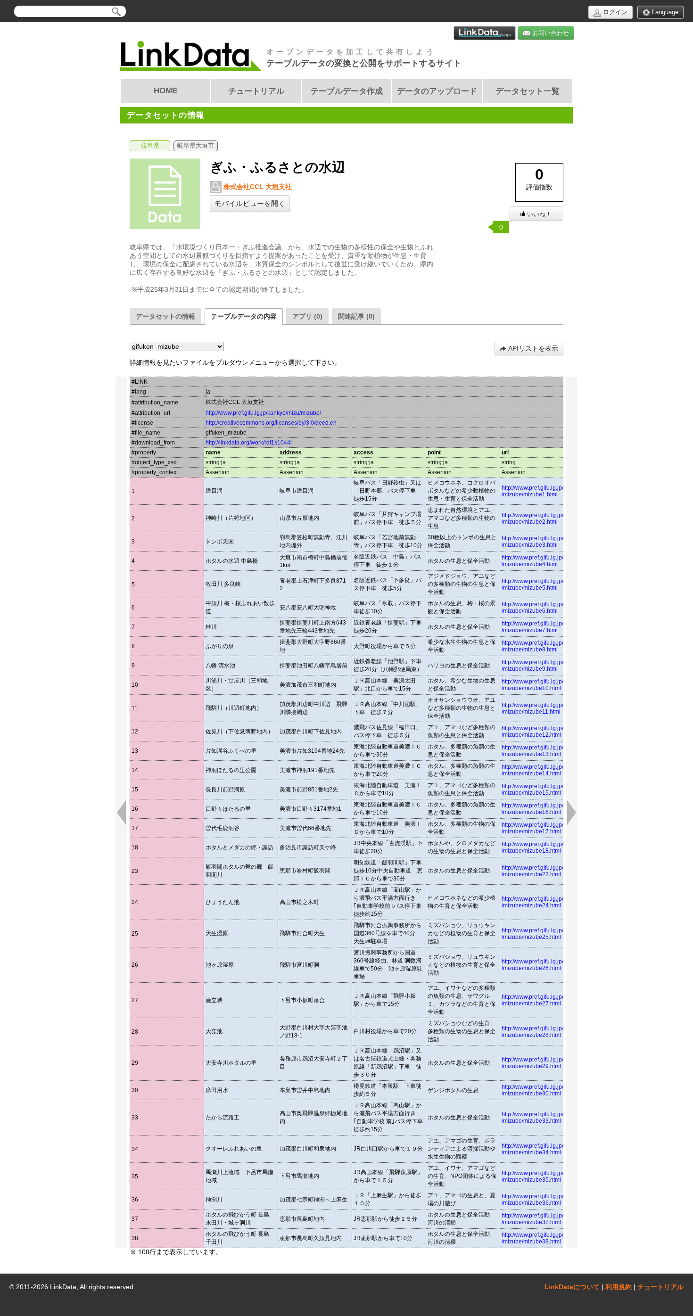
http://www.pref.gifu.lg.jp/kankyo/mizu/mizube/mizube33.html (548, 1117)
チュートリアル (660, 1287)
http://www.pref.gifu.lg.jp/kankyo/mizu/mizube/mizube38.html (548, 1238)
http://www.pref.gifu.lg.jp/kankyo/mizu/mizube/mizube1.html (548, 491)
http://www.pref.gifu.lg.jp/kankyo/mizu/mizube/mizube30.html (548, 1090)
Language (664, 12)
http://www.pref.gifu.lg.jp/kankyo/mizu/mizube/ (263, 413)
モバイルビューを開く (249, 203)
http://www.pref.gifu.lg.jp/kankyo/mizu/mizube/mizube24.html (548, 902)
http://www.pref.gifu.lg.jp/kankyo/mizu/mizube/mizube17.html (548, 828)
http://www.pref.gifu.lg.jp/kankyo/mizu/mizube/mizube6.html (548, 607)
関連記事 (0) (356, 316)
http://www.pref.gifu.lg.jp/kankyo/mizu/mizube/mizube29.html (548, 1062)
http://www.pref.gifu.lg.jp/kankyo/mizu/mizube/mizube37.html (548, 1219)
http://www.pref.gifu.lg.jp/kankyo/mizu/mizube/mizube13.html (548, 750)
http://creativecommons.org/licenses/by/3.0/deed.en (271, 422)
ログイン (614, 12)
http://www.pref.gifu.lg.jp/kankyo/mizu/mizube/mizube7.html (548, 626)
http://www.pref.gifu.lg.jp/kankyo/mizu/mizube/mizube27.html (548, 1000)
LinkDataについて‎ (572, 1287)
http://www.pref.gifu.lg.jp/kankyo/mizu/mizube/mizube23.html (548, 871)
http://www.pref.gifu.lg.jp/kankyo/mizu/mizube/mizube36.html (548, 1199)
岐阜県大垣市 (195, 145)
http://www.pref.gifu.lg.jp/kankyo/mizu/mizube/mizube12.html (548, 731)
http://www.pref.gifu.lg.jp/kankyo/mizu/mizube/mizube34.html (548, 1149)
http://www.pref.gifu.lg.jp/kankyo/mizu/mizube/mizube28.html (548, 1031)
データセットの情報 (165, 316)
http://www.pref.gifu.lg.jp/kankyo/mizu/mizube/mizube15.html (548, 789)
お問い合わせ (549, 32)
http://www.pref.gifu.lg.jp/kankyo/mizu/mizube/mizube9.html (548, 665)
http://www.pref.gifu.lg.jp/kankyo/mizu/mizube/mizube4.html (548, 561)
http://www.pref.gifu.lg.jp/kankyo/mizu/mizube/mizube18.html (548, 847)
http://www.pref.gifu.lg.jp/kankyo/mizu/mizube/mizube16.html (548, 808)
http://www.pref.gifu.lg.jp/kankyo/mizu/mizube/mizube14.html (548, 770)
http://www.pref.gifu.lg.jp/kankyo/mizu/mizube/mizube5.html (548, 584)
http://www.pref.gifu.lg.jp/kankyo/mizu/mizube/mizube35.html (548, 1176)
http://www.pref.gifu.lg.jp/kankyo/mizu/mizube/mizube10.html (548, 684)
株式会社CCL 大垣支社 (257, 186)
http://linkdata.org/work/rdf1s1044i (249, 442)
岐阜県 (150, 145)
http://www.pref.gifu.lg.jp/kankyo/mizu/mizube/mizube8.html (548, 646)
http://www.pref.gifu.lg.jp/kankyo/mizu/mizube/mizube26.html (548, 964)
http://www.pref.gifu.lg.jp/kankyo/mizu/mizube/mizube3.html (548, 541)
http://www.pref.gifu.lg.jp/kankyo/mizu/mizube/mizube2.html (548, 518)
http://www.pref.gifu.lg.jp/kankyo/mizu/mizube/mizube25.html (548, 933)
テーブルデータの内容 (244, 316)
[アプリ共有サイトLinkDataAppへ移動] (485, 33)
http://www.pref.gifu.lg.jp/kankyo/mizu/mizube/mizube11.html (548, 708)
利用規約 (618, 1287)
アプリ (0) (307, 316)
